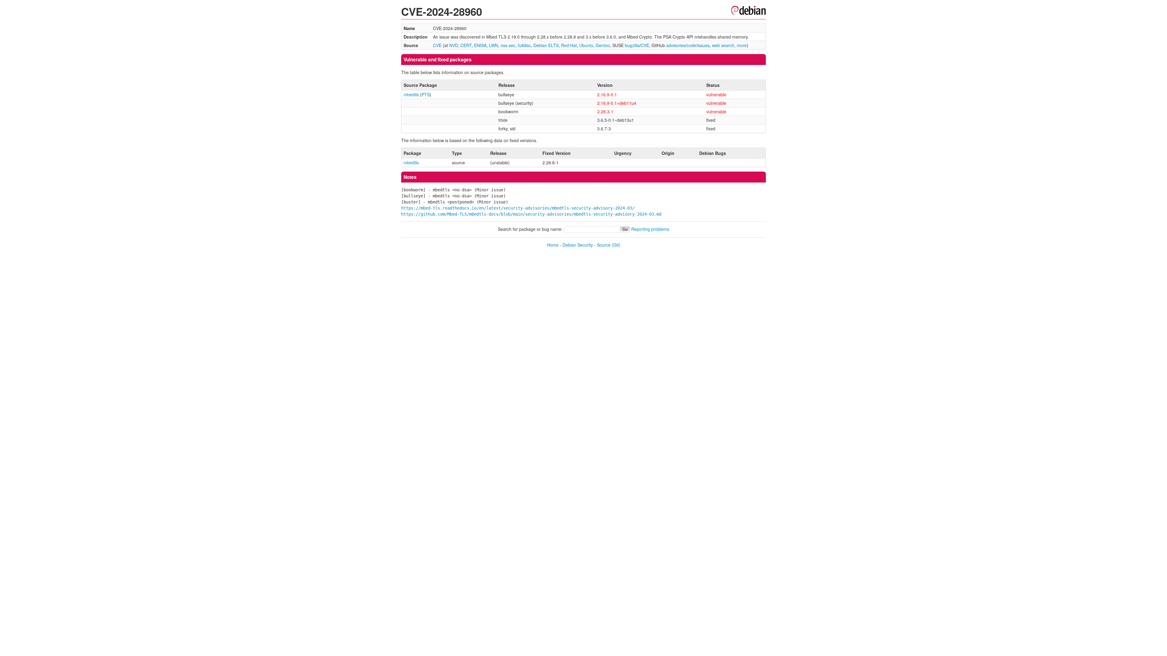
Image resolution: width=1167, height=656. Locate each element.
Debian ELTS (546, 45)
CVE (437, 45)
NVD (453, 45)
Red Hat (569, 45)
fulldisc (524, 45)
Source (604, 245)
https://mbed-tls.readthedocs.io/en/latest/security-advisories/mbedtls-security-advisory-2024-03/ (518, 208)
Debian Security (578, 245)
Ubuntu (586, 45)
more (742, 45)
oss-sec (508, 45)
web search (723, 45)
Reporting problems (650, 229)
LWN (493, 45)
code (691, 45)
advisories (676, 45)
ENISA (480, 45)
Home (553, 245)
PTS (426, 94)
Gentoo (603, 45)
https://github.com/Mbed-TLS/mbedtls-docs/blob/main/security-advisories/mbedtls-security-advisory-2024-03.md (531, 214)
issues (703, 45)
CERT (466, 45)
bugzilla (632, 45)
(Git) (616, 245)
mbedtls (411, 94)
